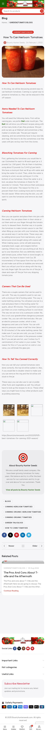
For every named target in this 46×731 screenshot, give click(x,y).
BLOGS (8, 501)
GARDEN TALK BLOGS (14, 523)
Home (4, 22)
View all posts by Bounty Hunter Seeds (23, 490)
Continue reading (11, 591)
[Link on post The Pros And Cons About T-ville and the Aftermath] (23, 562)
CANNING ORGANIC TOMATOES (18, 517)
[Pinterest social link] (16, 535)
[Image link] (23, 641)
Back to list (23, 545)
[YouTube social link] (28, 648)
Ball (23, 121)
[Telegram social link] (28, 535)
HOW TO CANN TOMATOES (16, 528)
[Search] (42, 11)
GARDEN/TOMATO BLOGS (21, 22)
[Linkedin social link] (22, 535)
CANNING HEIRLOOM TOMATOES (18, 507)
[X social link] (10, 535)
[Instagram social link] (23, 648)
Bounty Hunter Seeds (16, 42)
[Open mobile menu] (3, 3)
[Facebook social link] (4, 535)
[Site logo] (25, 3)
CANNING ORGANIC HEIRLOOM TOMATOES (23, 512)
